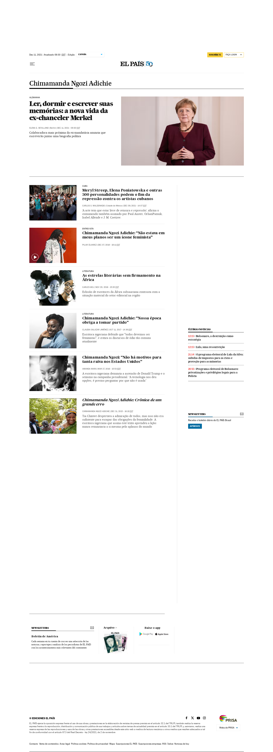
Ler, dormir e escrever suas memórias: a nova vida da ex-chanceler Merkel (71, 110)
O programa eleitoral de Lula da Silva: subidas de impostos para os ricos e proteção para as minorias (215, 358)
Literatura (88, 271)
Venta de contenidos (48, 744)
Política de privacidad (97, 744)
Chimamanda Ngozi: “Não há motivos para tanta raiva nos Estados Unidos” (121, 360)
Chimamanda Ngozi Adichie (70, 83)
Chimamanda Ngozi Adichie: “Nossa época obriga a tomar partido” (121, 321)
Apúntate (195, 426)
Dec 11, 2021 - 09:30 (68, 128)
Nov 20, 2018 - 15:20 (107, 287)
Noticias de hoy (181, 744)
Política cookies (78, 744)
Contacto (33, 744)
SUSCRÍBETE (215, 54)
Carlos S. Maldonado (93, 206)
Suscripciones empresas (149, 744)
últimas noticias (199, 329)
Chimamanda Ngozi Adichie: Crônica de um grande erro (122, 402)
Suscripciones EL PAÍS (126, 744)
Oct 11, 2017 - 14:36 (120, 329)
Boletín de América (44, 636)
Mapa (112, 744)
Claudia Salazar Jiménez (95, 329)
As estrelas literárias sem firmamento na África (121, 278)
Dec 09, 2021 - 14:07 (135, 206)
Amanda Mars (89, 369)
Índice (170, 744)
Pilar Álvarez (89, 245)
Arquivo (109, 628)
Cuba (85, 186)
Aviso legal (65, 744)
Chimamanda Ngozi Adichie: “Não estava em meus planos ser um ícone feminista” (123, 235)
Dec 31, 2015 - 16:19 (122, 411)
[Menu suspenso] (32, 64)
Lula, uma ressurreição (210, 347)
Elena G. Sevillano (39, 128)
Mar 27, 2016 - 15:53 (109, 369)
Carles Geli (88, 287)
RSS (164, 744)
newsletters (197, 414)
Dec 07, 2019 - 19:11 (109, 245)
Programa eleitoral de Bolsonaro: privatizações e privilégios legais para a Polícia (213, 372)
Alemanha (34, 98)
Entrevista (88, 229)
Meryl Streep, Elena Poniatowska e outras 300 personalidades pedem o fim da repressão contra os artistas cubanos (122, 195)
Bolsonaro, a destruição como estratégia (210, 337)
